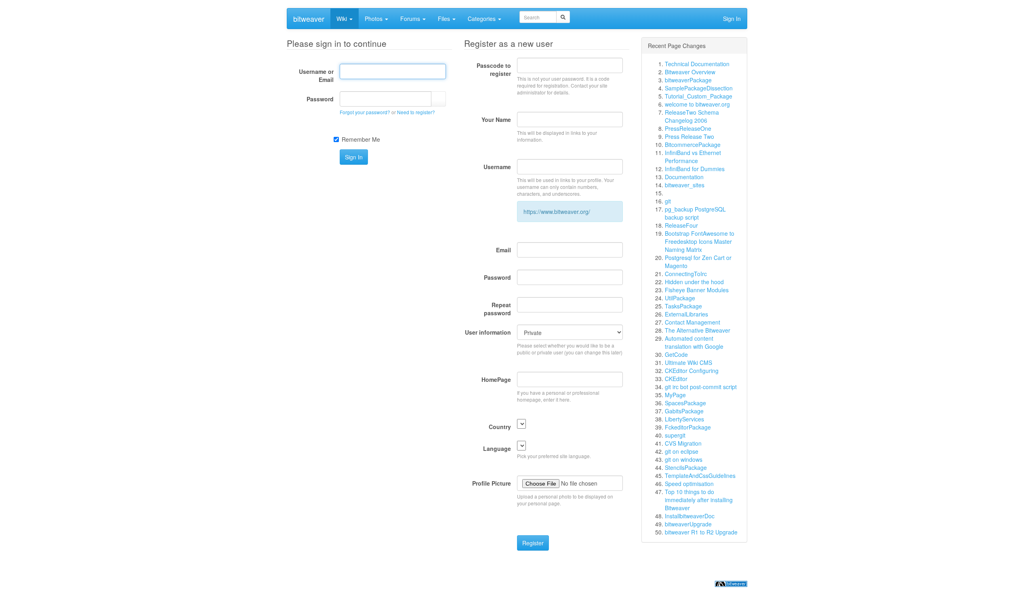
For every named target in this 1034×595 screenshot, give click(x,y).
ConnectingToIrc (686, 274)
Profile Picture (491, 483)
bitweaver (308, 18)
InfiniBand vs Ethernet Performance (693, 157)
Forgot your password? (365, 112)
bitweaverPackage (688, 80)
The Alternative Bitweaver (697, 330)
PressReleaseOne (688, 128)
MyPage (675, 395)
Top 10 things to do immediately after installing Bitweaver (699, 500)
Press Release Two (689, 136)
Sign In (732, 19)
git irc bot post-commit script (701, 387)
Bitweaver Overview (690, 72)
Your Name (496, 119)
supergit (675, 435)
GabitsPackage (684, 411)
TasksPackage (683, 306)
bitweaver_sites (684, 185)
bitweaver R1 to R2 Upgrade (701, 532)
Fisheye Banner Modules (697, 290)
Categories (482, 19)
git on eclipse (681, 451)
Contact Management (692, 322)
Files (445, 19)
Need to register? (416, 112)
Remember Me (361, 139)
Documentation (684, 177)
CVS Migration (683, 443)
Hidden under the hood (694, 282)
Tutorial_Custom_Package (698, 96)
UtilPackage (680, 298)
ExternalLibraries (686, 314)
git (668, 201)
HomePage (496, 379)
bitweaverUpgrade (688, 524)
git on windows (683, 459)
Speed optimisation (689, 484)
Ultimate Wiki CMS (688, 362)
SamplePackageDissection (699, 88)
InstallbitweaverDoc (690, 516)
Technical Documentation (697, 64)
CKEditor (676, 379)
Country (500, 427)
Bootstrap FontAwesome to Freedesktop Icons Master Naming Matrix (699, 241)
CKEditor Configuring (692, 371)
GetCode (676, 354)
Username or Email (316, 75)
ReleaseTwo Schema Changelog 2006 (692, 116)
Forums (411, 19)
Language (497, 448)
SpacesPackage (685, 403)
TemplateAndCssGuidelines (700, 475)
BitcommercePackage (693, 144)
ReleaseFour (681, 225)
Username (497, 167)
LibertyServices (684, 419)
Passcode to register (494, 69)
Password (320, 99)
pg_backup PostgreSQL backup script (695, 213)
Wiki (342, 19)
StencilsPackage (686, 467)
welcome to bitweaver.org (697, 104)
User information (488, 332)
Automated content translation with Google (694, 342)
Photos (374, 19)
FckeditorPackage (688, 427)
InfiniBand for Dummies (695, 169)
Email (503, 250)
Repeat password (497, 309)
